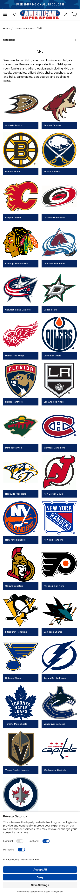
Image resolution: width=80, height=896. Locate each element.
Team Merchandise (24, 28)
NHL (40, 28)
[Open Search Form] (15, 14)
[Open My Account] (65, 14)
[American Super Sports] (40, 14)
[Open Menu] (5, 14)
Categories (9, 40)
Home (6, 28)
